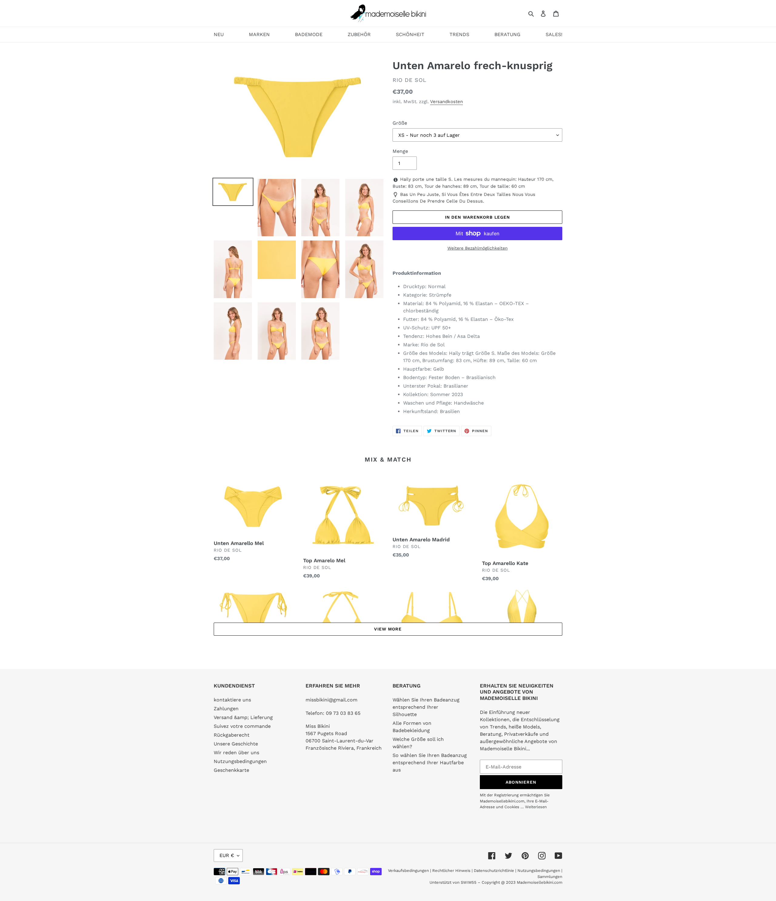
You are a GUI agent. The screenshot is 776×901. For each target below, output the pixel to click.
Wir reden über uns (236, 752)
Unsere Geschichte (236, 744)
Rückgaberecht (231, 735)
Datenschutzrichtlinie (494, 870)
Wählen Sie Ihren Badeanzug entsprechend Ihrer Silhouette (426, 707)
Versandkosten (446, 101)
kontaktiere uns (232, 700)
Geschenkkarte (231, 770)
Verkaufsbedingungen (408, 870)
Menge (400, 151)
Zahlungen (226, 708)
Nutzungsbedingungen (240, 761)
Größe (400, 123)
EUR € (226, 855)
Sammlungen (549, 876)
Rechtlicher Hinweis (451, 870)
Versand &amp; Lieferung (243, 717)
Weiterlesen (536, 807)
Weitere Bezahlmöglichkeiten (477, 248)
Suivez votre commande (242, 726)
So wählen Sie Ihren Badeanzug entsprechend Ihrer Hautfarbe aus (430, 762)
